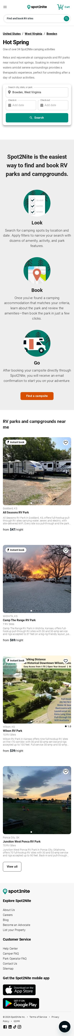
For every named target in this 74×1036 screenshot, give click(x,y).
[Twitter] (15, 1027)
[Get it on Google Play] (37, 1003)
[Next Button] (67, 470)
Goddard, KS (10, 508)
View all (12, 866)
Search (39, 117)
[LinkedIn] (10, 1027)
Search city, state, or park (20, 87)
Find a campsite (37, 396)
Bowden (52, 33)
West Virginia (33, 33)
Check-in (12, 100)
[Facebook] (5, 1027)
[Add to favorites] (65, 442)
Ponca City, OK (11, 837)
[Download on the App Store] (37, 989)
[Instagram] (19, 1027)
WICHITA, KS (10, 616)
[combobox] (36, 92)
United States (12, 33)
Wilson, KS (9, 727)
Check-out (45, 100)
